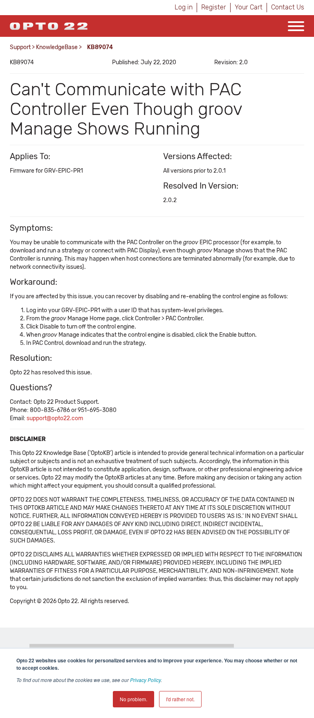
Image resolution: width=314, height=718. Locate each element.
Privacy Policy (145, 679)
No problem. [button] (133, 698)
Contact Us (287, 7)
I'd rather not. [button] (180, 698)
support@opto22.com (55, 418)
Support (20, 47)
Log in (184, 7)
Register (213, 7)
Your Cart (248, 7)
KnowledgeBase (57, 47)
